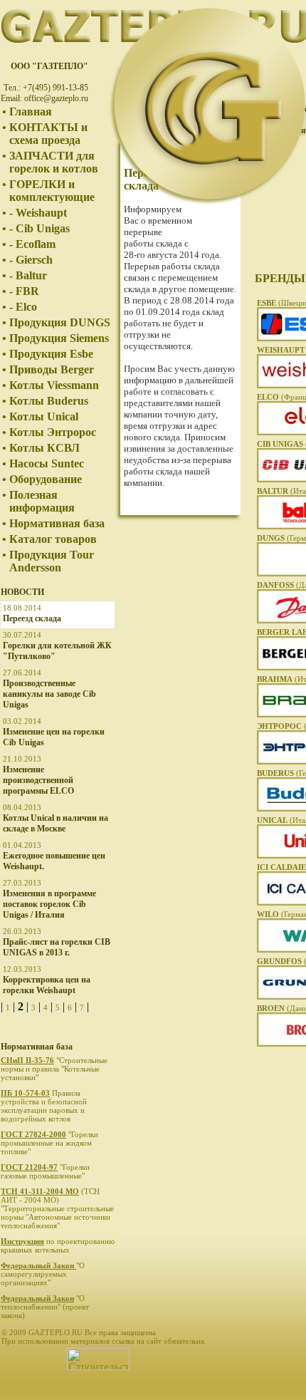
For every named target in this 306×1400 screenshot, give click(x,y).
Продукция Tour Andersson (51, 561)
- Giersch (31, 260)
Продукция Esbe (51, 354)
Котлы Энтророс (52, 432)
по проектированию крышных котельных (58, 1245)
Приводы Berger (51, 369)
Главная (30, 111)
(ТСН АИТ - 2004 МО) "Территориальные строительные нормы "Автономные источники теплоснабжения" (57, 1208)
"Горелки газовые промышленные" (45, 1171)
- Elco (23, 307)
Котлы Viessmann (54, 385)
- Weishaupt (38, 213)
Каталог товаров (53, 539)
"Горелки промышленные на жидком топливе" (49, 1143)
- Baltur (28, 275)
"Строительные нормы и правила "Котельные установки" (54, 1069)
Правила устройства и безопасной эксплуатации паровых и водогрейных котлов (44, 1106)
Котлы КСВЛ (44, 448)
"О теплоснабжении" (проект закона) (45, 1306)
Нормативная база (57, 523)
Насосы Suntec (46, 463)
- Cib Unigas (39, 228)
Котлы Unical (43, 416)
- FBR (24, 291)
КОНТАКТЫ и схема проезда (48, 133)
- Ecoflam (32, 244)
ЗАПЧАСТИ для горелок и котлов (53, 162)
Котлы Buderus (48, 401)
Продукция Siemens (59, 338)
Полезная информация (42, 501)
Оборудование (45, 479)
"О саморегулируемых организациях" (43, 1274)
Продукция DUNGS (59, 322)
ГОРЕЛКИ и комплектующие (52, 190)
